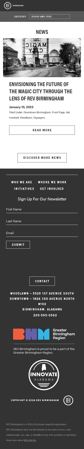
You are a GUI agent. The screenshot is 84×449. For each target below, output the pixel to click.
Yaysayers (39, 117)
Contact (42, 281)
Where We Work (52, 182)
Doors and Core (41, 16)
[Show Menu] (78, 7)
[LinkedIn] (53, 265)
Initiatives (24, 189)
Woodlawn (26, 117)
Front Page (58, 112)
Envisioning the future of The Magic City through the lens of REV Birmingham (40, 91)
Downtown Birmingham (37, 112)
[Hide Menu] (67, 6)
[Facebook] (31, 265)
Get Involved (52, 189)
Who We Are (21, 182)
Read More (42, 130)
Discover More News (42, 158)
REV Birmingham (13, 5)
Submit (18, 245)
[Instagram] (42, 265)
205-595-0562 (45, 315)
